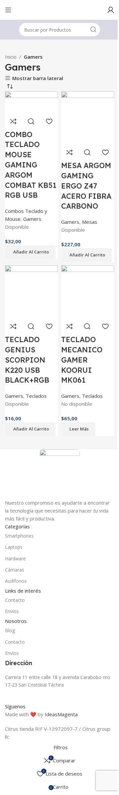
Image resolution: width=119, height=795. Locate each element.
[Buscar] (93, 30)
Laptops (13, 547)
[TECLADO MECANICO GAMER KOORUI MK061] (87, 291)
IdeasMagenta (61, 714)
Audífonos (16, 581)
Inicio (11, 56)
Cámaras (14, 570)
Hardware (15, 558)
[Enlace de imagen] (60, 473)
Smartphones (19, 536)
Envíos (12, 611)
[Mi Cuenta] (110, 9)
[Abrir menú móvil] (8, 9)
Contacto (15, 600)
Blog (10, 630)
